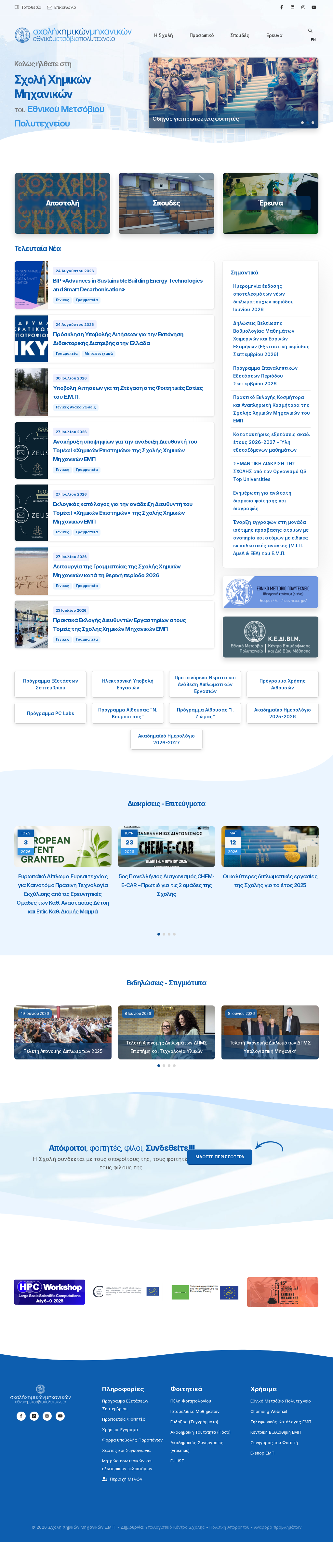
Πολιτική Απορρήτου (229, 1527)
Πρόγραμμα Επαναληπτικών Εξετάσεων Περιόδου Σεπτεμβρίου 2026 (265, 375)
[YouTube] (313, 7)
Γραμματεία (87, 300)
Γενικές (62, 300)
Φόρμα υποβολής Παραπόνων (132, 1440)
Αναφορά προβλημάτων (277, 1527)
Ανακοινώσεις (176, 75)
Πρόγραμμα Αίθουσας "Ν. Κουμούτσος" (127, 713)
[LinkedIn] (292, 7)
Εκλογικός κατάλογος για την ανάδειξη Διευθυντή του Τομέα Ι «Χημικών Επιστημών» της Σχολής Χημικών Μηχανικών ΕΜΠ (123, 513)
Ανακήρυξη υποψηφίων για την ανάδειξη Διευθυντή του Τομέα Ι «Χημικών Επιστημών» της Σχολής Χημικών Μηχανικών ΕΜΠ (125, 450)
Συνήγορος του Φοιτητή (274, 1442)
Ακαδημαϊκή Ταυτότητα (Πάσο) (200, 1432)
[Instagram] (303, 7)
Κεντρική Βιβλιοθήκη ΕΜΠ (275, 1432)
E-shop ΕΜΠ (262, 1453)
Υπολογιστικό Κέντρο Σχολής (175, 1527)
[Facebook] (281, 7)
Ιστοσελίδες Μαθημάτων (195, 1411)
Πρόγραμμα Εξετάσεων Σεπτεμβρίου (50, 684)
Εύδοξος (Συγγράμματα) (194, 1421)
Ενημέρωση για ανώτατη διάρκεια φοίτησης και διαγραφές (262, 500)
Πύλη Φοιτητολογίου (190, 1401)
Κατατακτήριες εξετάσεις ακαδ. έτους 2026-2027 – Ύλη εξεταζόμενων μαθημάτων (271, 442)
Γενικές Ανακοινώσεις (76, 407)
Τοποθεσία (31, 7)
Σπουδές (239, 35)
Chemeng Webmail (268, 1411)
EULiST (177, 1460)
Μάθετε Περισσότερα (219, 1156)
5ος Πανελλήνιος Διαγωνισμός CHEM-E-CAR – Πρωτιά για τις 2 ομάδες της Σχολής (166, 885)
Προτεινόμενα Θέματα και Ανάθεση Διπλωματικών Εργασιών (205, 684)
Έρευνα (274, 35)
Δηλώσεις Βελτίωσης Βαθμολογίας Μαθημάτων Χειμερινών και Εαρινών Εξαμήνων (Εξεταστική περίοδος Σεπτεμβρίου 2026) (271, 338)
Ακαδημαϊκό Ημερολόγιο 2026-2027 (166, 739)
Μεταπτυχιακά (99, 354)
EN (313, 39)
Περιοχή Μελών (126, 1479)
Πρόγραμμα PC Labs (50, 713)
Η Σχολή (163, 35)
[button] (302, 123)
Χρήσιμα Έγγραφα (120, 1429)
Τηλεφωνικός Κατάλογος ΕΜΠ (280, 1421)
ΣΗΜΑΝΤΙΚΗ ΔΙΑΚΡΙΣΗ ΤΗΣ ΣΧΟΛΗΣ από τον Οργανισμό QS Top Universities (270, 471)
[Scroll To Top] (321, 1534)
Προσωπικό (202, 35)
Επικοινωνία (65, 7)
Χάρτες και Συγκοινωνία (126, 1450)
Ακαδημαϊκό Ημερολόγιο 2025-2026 (282, 713)
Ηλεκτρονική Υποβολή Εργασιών (127, 684)
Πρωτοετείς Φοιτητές (123, 1419)
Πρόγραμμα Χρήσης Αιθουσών (283, 684)
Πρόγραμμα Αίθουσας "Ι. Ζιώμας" (205, 713)
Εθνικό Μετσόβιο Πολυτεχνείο (280, 1401)
